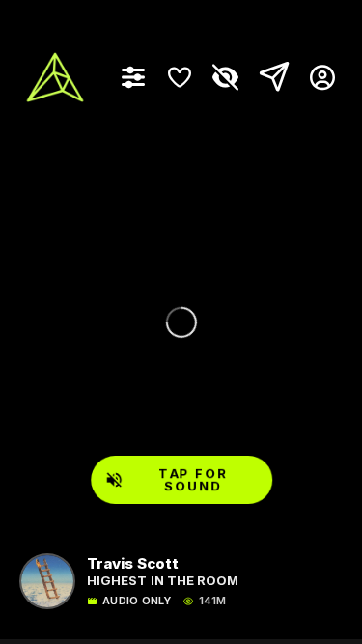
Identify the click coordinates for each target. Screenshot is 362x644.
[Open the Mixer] (133, 77)
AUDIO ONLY (136, 601)
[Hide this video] (226, 77)
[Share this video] (270, 77)
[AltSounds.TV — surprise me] (55, 77)
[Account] (315, 77)
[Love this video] (179, 77)
